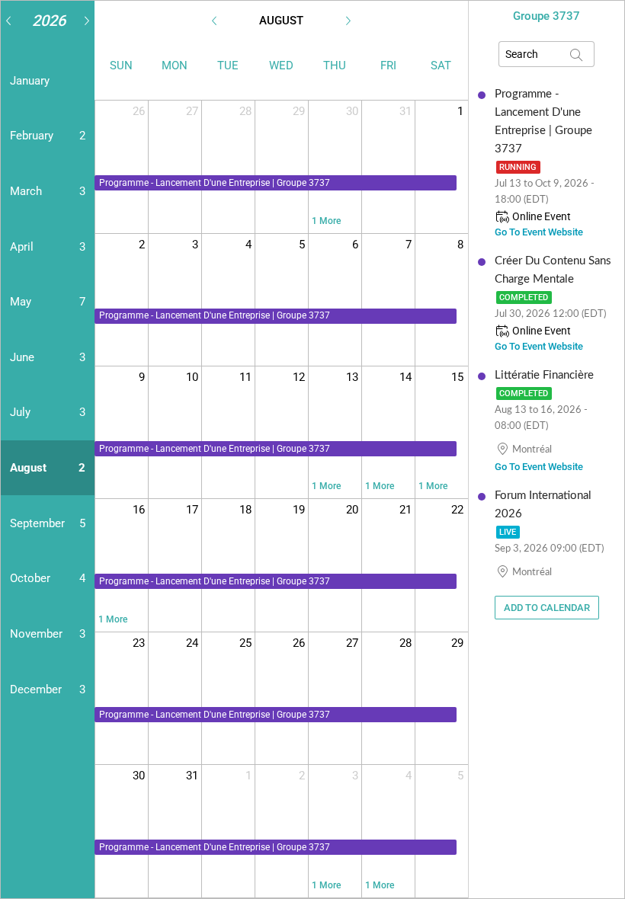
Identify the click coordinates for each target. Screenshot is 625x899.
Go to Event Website (539, 232)
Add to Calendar (547, 607)
